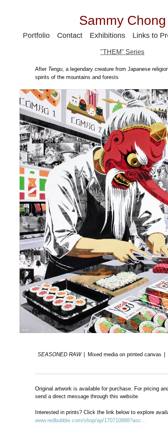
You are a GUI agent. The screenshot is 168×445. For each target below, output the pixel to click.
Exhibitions (108, 35)
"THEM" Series (122, 52)
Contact (70, 35)
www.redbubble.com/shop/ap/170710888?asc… (90, 420)
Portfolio (35, 35)
